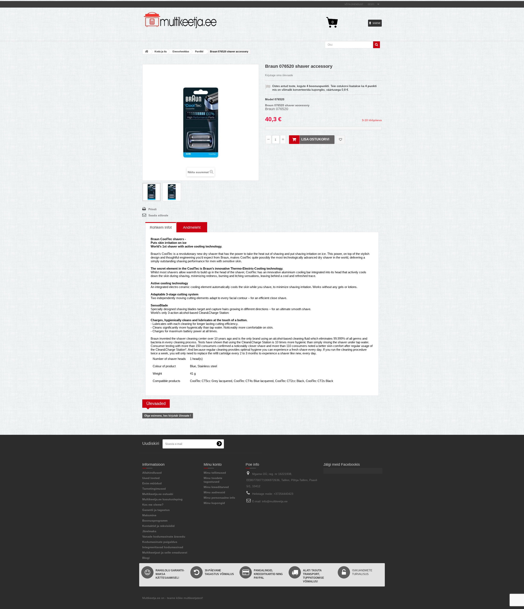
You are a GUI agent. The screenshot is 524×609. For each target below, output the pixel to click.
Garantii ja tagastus (156, 510)
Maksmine (149, 515)
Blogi (146, 557)
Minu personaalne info (219, 497)
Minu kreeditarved (216, 487)
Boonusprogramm (154, 520)
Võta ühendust (353, 4)
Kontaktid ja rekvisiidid (158, 526)
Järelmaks (149, 531)
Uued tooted (151, 478)
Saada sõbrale (158, 215)
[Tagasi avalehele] (146, 51)
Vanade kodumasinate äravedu (163, 536)
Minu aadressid (214, 492)
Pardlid (199, 51)
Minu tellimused (215, 472)
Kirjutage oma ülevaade (279, 75)
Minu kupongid (214, 503)
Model (269, 99)
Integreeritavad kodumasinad (162, 547)
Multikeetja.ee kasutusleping (162, 499)
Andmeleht (192, 227)
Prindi (152, 209)
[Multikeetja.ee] (180, 20)
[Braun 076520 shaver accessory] (151, 192)
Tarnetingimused (154, 488)
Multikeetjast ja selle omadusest (164, 552)
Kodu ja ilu (161, 51)
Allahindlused (152, 472)
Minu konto (213, 464)
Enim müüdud (152, 483)
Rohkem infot (161, 227)
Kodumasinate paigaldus (159, 541)
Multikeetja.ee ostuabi (157, 494)
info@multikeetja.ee (275, 501)
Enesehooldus (181, 51)
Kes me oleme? (153, 504)
